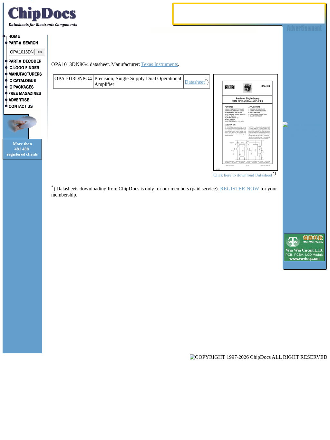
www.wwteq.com (304, 258)
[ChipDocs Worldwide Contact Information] (22, 106)
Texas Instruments (159, 64)
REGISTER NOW (239, 189)
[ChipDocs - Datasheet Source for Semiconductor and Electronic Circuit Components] (22, 37)
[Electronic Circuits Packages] (22, 87)
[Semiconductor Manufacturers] (22, 75)
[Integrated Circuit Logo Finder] (22, 68)
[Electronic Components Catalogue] (22, 81)
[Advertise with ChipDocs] (22, 100)
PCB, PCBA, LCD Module (305, 254)
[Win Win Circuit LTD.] (304, 247)
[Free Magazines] (22, 94)
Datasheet (195, 82)
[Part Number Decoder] (22, 62)
